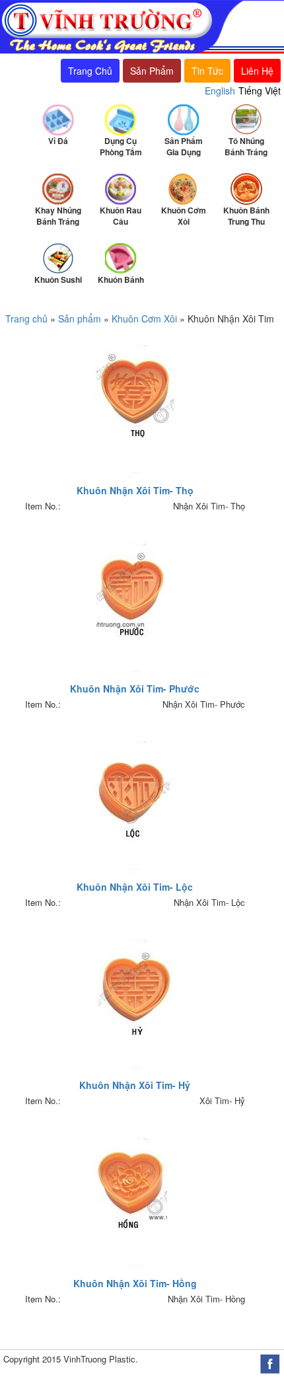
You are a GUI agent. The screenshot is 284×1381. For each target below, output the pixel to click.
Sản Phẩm (152, 70)
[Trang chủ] (122, 25)
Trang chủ (26, 318)
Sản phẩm (79, 318)
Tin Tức (207, 70)
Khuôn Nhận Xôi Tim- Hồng (135, 1283)
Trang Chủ (90, 70)
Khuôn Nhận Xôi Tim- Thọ (135, 490)
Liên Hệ (257, 70)
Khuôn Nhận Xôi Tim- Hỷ (134, 1085)
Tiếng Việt (259, 90)
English (220, 90)
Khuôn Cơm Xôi (144, 318)
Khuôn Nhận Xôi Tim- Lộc (135, 886)
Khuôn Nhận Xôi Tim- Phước (134, 688)
